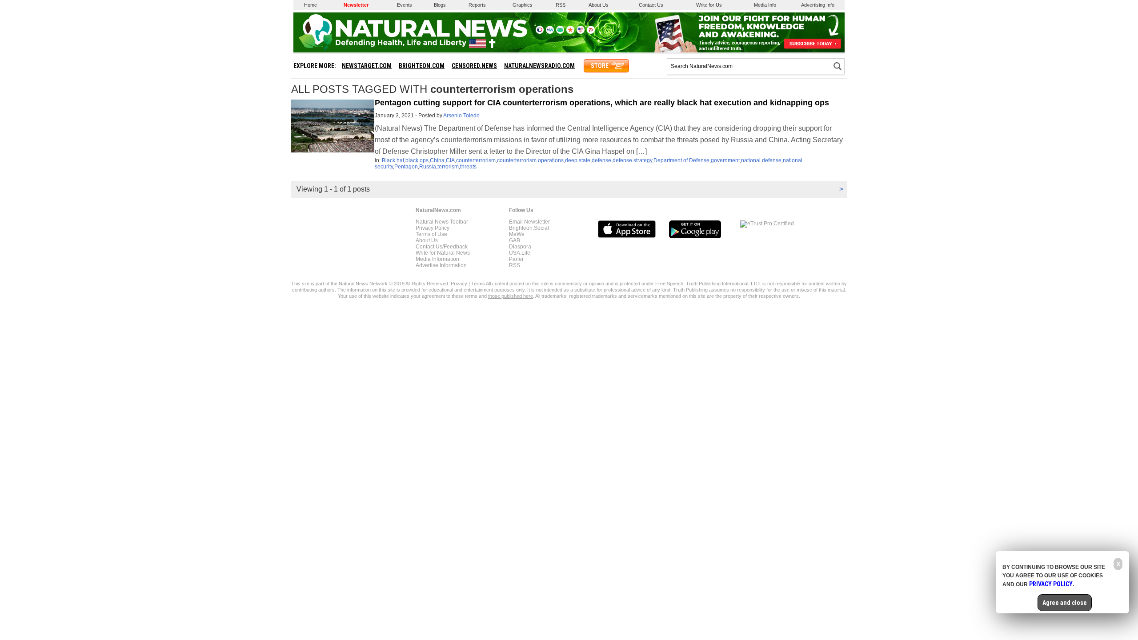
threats (468, 167)
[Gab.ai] (560, 32)
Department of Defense (681, 160)
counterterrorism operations (530, 160)
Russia (427, 167)
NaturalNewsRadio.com (539, 65)
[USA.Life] (581, 32)
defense (601, 160)
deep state (577, 160)
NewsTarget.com (367, 65)
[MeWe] (550, 32)
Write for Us (709, 5)
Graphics (523, 5)
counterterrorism (476, 160)
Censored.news (474, 65)
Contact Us (651, 5)
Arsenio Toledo (461, 115)
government (725, 160)
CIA (450, 160)
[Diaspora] (570, 32)
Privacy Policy (432, 228)
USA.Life (519, 253)
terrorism (448, 167)
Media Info (765, 5)
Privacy (459, 283)
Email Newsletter (529, 222)
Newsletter (356, 5)
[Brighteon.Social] (540, 32)
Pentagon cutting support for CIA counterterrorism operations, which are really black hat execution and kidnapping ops (602, 102)
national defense (761, 160)
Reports (477, 5)
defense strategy (632, 160)
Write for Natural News (443, 253)
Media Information (437, 259)
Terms (478, 283)
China (437, 160)
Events (404, 5)
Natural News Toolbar (442, 222)
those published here (510, 296)
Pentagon (406, 167)
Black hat (393, 160)
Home (310, 5)
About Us (599, 5)
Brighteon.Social (529, 228)
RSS (560, 5)
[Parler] (591, 32)
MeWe (517, 234)
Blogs (440, 5)
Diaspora (520, 247)
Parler (516, 259)
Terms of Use (431, 234)
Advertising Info (817, 5)
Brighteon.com (422, 65)
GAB (514, 240)
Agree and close (1064, 602)
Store (600, 65)
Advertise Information (441, 265)
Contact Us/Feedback (442, 247)
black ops (417, 160)
